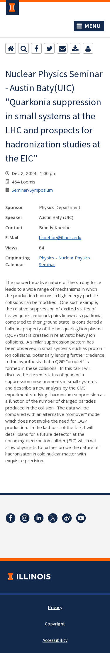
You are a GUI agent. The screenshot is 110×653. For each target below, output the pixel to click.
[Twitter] (49, 48)
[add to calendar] (75, 48)
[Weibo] (66, 518)
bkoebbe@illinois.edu (60, 237)
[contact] (88, 48)
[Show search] (23, 48)
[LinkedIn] (38, 518)
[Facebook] (36, 48)
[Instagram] (24, 518)
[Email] (62, 48)
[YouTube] (81, 518)
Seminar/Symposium (32, 190)
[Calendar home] (10, 48)
